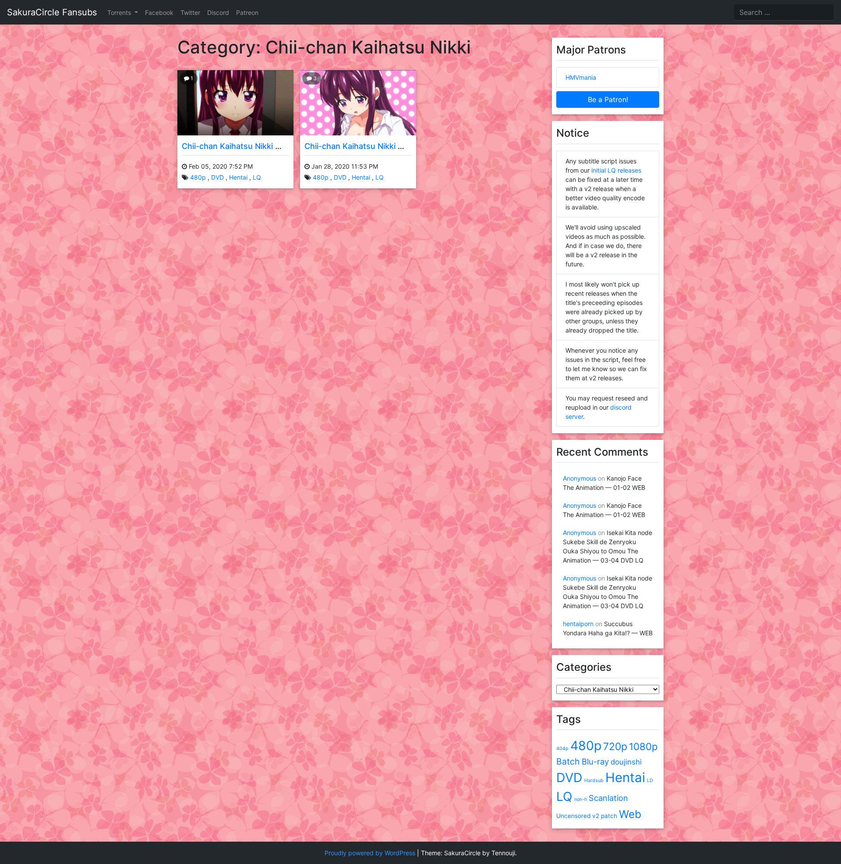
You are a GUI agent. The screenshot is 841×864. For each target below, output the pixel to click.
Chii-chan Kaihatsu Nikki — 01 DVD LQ (376, 146)
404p (562, 748)
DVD (217, 177)
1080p (643, 746)
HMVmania (580, 77)
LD (650, 780)
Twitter (190, 12)
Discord (218, 12)
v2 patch (604, 815)
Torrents (120, 12)
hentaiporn (578, 623)
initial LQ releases (616, 170)
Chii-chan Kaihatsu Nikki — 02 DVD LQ (254, 146)
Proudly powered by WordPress (370, 853)
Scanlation (608, 798)
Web (630, 814)
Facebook (159, 12)
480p (198, 177)
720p (615, 746)
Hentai (238, 177)
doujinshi (626, 762)
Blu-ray (595, 761)
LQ (257, 177)
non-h (580, 799)
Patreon (247, 12)
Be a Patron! (608, 99)
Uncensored (573, 815)
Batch (568, 761)
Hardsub (594, 780)
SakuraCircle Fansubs (52, 12)
